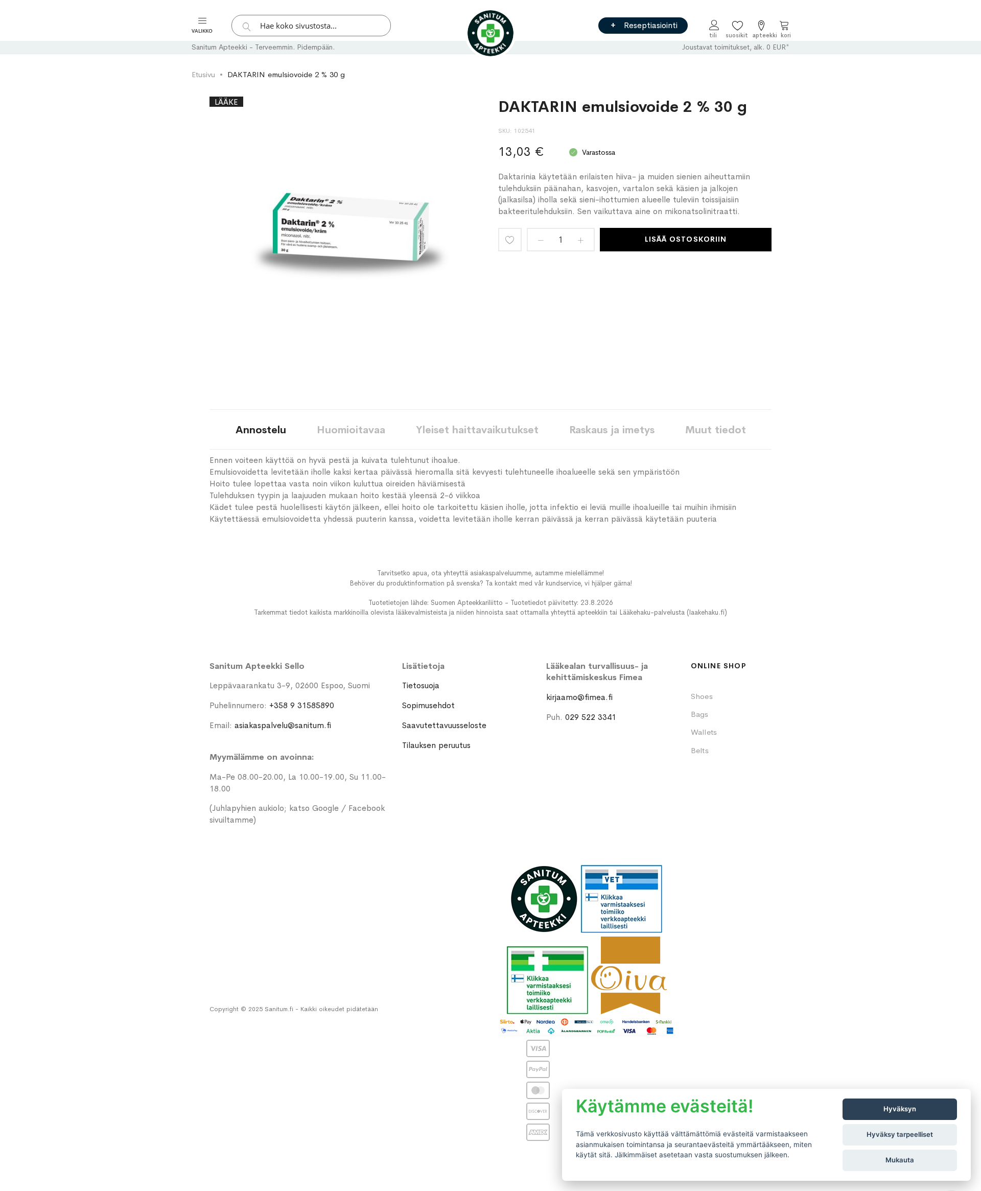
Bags (700, 714)
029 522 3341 (590, 717)
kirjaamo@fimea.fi (579, 697)
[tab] (260, 429)
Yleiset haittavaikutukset (477, 430)
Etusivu (203, 74)
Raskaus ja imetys (612, 430)
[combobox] (311, 25)
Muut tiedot (715, 430)
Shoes (702, 696)
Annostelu (261, 430)
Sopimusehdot (428, 705)
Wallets (704, 732)
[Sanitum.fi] (490, 33)
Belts (700, 750)
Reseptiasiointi (651, 25)
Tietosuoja (420, 685)
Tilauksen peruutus (436, 745)
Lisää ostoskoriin (686, 239)
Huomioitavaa (351, 430)
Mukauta (899, 1160)
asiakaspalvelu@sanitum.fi (283, 725)
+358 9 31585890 (301, 705)
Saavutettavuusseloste (444, 725)
